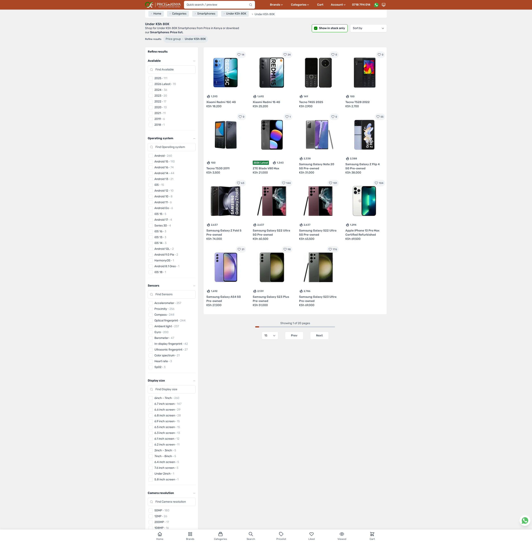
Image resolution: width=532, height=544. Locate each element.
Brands (190, 539)
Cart (320, 4)
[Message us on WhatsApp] (376, 4)
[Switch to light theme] (383, 4)
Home (159, 539)
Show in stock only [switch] (332, 28)
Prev (294, 335)
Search (251, 539)
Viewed (341, 539)
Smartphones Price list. (166, 32)
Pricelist (281, 539)
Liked (311, 539)
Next (319, 335)
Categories (220, 539)
